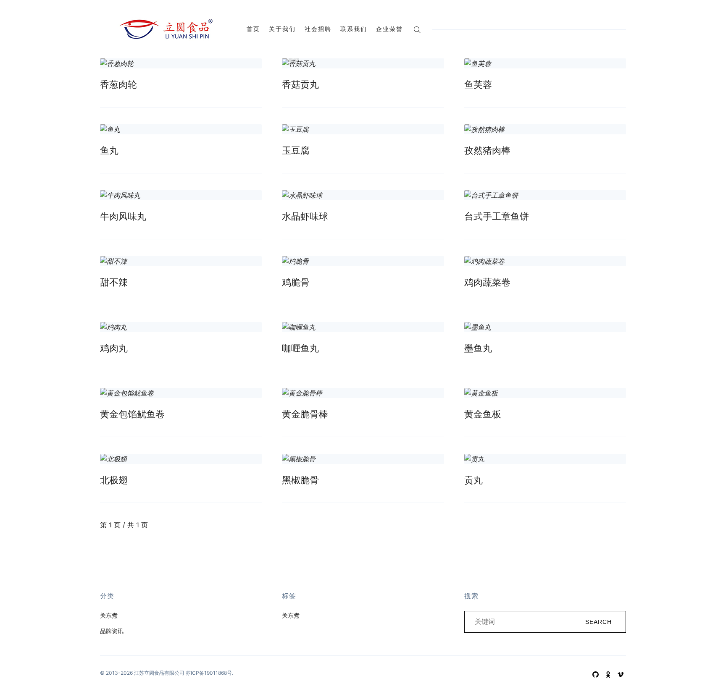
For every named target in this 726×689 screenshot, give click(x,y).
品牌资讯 (112, 630)
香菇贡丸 (300, 84)
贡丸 (473, 479)
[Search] (417, 28)
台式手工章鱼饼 (496, 216)
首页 (253, 28)
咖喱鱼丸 (300, 348)
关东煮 (109, 615)
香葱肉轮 (118, 84)
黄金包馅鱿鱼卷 (132, 414)
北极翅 (114, 479)
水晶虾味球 (305, 216)
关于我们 (282, 28)
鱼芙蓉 (478, 84)
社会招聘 (318, 28)
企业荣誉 (389, 28)
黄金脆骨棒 (305, 414)
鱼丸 (109, 150)
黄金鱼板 (482, 414)
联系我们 (353, 28)
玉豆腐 (296, 150)
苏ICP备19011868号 (209, 673)
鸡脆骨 (296, 282)
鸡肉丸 (114, 348)
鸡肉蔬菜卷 (487, 282)
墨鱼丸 (478, 348)
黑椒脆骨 (300, 479)
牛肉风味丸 (123, 216)
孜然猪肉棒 (487, 150)
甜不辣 (114, 282)
